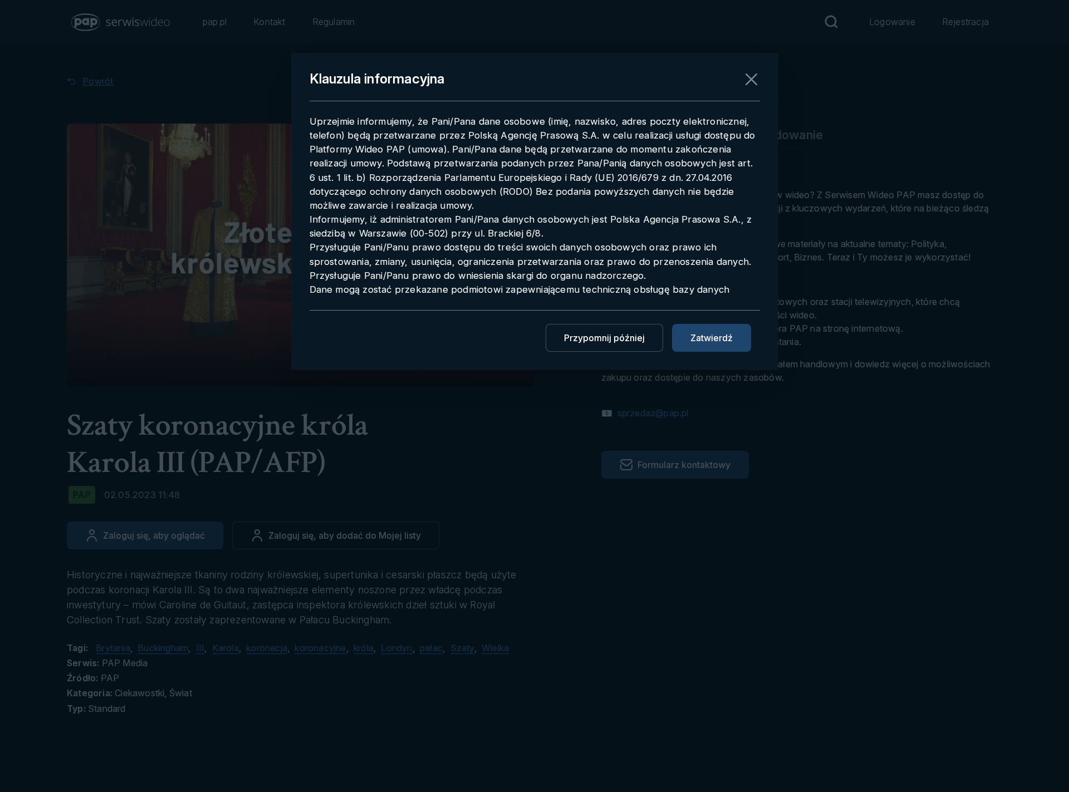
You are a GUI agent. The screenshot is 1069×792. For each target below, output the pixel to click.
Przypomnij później (604, 337)
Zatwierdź (711, 337)
